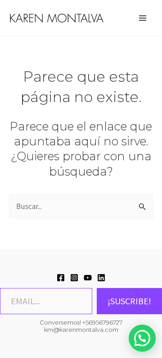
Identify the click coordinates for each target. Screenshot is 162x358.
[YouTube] (88, 278)
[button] (142, 338)
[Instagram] (74, 278)
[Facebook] (61, 278)
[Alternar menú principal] (143, 18)
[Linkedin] (101, 278)
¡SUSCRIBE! (129, 301)
